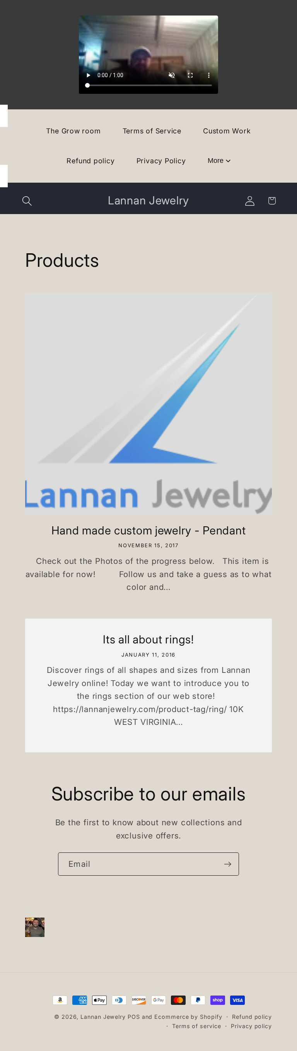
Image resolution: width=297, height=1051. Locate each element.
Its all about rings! (148, 639)
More (216, 160)
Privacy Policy (161, 161)
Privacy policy (251, 1026)
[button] (27, 201)
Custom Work (227, 131)
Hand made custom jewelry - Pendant (148, 530)
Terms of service (196, 1026)
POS (134, 1016)
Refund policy (90, 161)
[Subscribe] (228, 864)
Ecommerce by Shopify (188, 1016)
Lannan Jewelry (103, 1016)
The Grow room (73, 131)
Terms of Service (152, 131)
